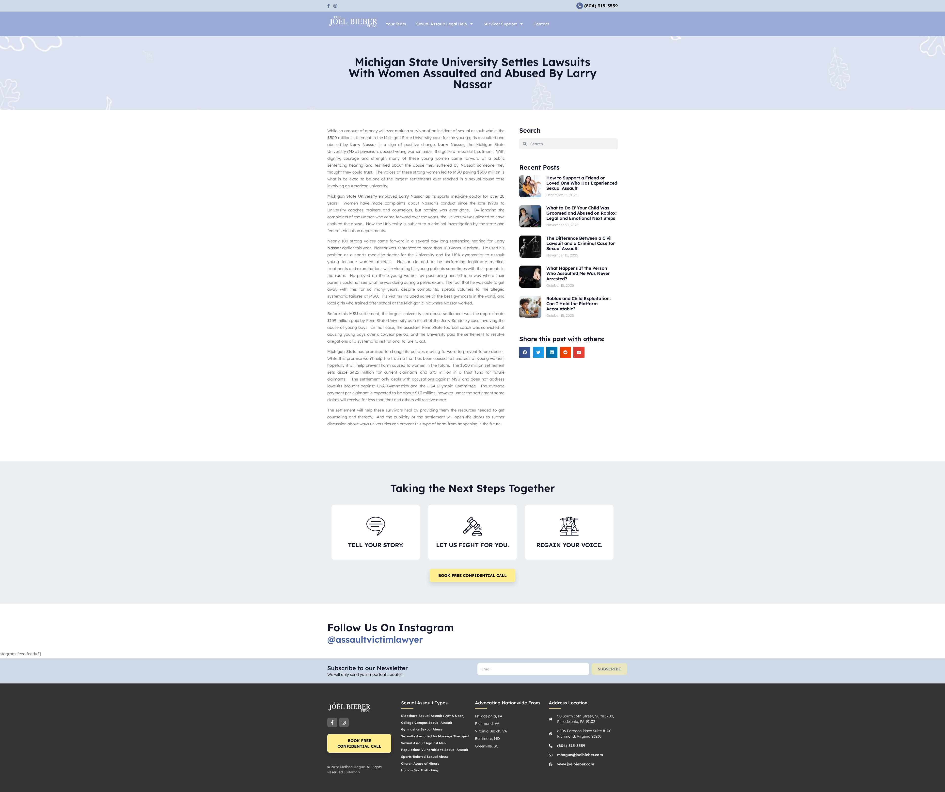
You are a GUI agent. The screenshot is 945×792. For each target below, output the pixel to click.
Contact (541, 23)
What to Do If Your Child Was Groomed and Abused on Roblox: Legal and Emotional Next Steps (581, 213)
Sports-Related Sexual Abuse (425, 757)
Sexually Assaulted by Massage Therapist (435, 736)
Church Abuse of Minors (420, 763)
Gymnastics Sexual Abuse (421, 729)
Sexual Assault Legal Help (441, 23)
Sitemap (353, 772)
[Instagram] (344, 723)
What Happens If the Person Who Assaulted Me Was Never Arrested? (578, 273)
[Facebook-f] (332, 723)
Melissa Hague (352, 767)
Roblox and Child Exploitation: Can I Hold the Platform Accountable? (578, 303)
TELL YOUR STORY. (376, 545)
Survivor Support (500, 23)
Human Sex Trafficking (419, 770)
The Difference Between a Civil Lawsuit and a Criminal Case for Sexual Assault (580, 243)
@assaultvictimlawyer (375, 639)
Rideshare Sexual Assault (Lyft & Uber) (432, 716)
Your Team (396, 23)
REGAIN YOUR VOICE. (569, 545)
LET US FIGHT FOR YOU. (472, 545)
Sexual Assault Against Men (423, 743)
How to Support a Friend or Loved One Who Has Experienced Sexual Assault (581, 183)
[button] (524, 352)
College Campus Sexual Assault (426, 723)
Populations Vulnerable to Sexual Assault (434, 750)
